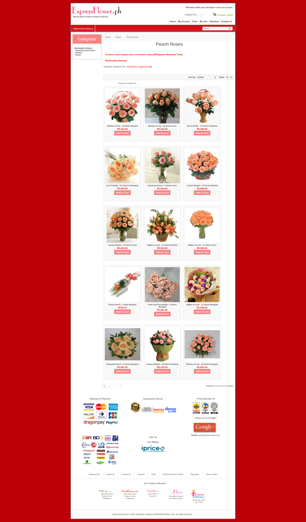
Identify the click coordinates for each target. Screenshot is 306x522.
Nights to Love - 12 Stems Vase (202, 245)
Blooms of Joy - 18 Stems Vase (162, 126)
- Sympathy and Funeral (84, 50)
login (211, 7)
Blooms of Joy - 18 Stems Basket (122, 126)
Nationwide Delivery (83, 28)
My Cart (203, 21)
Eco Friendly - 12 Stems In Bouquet (122, 185)
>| (120, 386)
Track (194, 21)
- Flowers (78, 53)
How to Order (211, 474)
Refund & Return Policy (173, 474)
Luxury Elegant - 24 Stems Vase (122, 245)
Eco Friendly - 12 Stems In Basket (202, 126)
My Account (184, 21)
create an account (224, 7)
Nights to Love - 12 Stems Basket (162, 245)
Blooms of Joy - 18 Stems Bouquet (202, 364)
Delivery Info (94, 474)
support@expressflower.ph (208, 435)
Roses (118, 37)
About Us (111, 474)
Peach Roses (132, 37)
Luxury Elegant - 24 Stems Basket (202, 185)
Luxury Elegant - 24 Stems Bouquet (162, 364)
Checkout (214, 21)
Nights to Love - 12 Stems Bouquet (202, 305)
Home (173, 21)
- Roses (77, 55)
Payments (194, 474)
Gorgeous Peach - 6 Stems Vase (162, 185)
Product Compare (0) (127, 83)
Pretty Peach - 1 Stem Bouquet (122, 305)
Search (141, 474)
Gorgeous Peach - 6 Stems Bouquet (122, 364)
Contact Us (226, 21)
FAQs (153, 474)
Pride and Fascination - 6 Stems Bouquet (162, 306)
